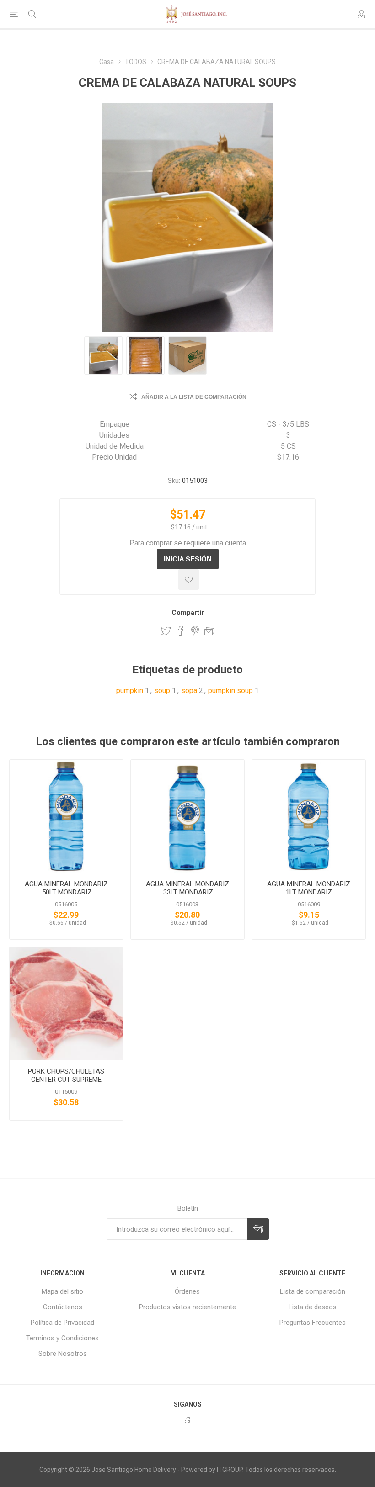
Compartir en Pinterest (195, 631)
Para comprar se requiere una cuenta (187, 543)
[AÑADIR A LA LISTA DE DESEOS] (188, 579)
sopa (189, 690)
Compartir (187, 613)
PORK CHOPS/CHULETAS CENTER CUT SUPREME (66, 1075)
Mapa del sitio (62, 1291)
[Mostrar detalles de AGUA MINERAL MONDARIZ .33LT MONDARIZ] (187, 816)
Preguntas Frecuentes (312, 1322)
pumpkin (129, 690)
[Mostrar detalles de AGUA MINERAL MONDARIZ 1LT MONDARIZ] (308, 816)
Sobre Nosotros (62, 1353)
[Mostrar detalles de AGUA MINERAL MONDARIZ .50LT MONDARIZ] (66, 816)
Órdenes (187, 1291)
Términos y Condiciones (62, 1338)
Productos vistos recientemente (187, 1307)
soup (162, 690)
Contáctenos (62, 1307)
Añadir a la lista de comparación (193, 397)
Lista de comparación (312, 1291)
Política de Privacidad (62, 1322)
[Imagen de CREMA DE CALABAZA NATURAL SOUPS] (103, 355)
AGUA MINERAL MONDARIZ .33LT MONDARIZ (187, 888)
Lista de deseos (313, 1307)
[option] (103, 355)
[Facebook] (187, 1422)
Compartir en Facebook (181, 631)
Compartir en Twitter (166, 631)
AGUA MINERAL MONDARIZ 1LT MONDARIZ (308, 888)
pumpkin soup (230, 690)
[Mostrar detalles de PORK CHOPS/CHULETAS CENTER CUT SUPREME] (66, 1003)
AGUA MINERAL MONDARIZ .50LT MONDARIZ (66, 888)
